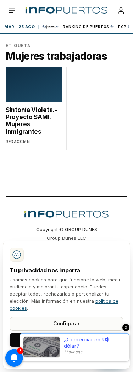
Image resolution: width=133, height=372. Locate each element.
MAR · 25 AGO (19, 26)
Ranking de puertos (86, 27)
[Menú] (12, 11)
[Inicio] (66, 10)
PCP (122, 27)
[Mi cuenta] (121, 11)
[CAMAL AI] (50, 26)
